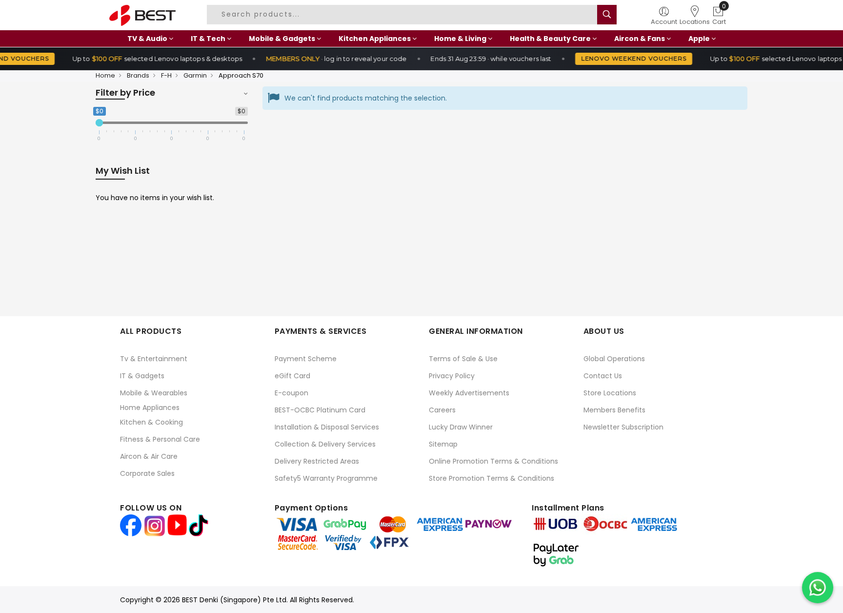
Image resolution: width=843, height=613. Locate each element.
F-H (166, 75)
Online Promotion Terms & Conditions (493, 461)
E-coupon (291, 393)
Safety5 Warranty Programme (326, 478)
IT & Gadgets (142, 376)
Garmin (195, 75)
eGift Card (292, 376)
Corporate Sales (147, 473)
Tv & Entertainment (153, 359)
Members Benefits (614, 410)
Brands (138, 75)
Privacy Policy (452, 376)
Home (105, 75)
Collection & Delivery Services (325, 444)
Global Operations (614, 359)
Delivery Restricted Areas (317, 461)
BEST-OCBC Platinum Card (320, 410)
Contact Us (602, 376)
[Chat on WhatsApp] (817, 587)
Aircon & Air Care (149, 456)
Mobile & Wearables (153, 393)
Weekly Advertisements (469, 393)
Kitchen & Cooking (151, 422)
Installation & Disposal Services (327, 427)
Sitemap (443, 444)
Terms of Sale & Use (463, 359)
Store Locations (609, 393)
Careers (442, 410)
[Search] (607, 14)
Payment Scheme (306, 359)
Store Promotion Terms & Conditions (491, 478)
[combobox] (403, 14)
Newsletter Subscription (623, 427)
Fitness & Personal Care (160, 439)
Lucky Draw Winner (461, 427)
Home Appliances (150, 407)
